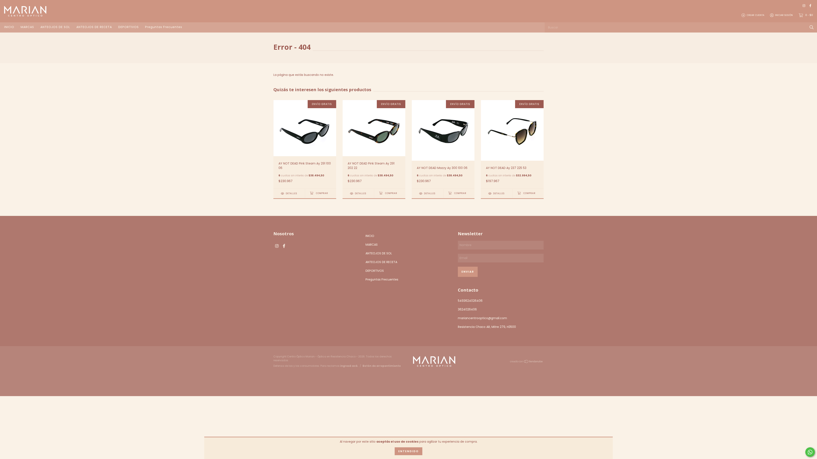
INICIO (9, 27)
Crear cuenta (755, 15)
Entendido (408, 451)
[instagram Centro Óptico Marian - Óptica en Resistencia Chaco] (804, 5)
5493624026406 (470, 301)
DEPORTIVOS (128, 27)
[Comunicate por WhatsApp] (810, 452)
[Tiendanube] (527, 362)
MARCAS (27, 27)
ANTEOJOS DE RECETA (94, 27)
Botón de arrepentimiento (382, 366)
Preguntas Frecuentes (163, 27)
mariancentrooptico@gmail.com (482, 318)
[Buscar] (811, 27)
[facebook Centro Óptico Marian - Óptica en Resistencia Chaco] (810, 5)
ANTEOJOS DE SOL (55, 27)
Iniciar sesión (784, 15)
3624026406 (467, 309)
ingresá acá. (349, 366)
